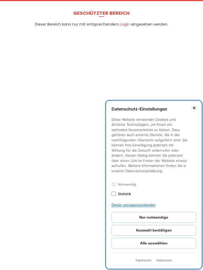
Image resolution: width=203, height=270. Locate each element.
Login (125, 24)
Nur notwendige (153, 217)
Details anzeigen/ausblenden (133, 205)
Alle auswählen (154, 243)
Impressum (143, 260)
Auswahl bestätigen (154, 230)
